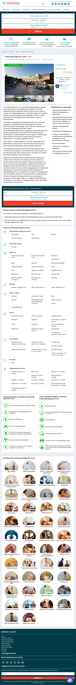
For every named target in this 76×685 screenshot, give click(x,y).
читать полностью (68, 92)
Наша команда (5, 645)
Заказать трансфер (7, 640)
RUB (43, 4)
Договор (3, 651)
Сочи (17, 51)
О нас (3, 636)
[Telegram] (56, 4)
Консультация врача (39, 9)
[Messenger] (65, 4)
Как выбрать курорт (55, 9)
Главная (5, 51)
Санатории (6, 9)
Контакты (66, 9)
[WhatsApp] (53, 4)
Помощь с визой (6, 638)
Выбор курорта (5, 643)
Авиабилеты (26, 9)
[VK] (62, 4)
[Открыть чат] (68, 4)
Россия (11, 51)
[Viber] (59, 4)
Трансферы (16, 9)
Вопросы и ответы (6, 647)
